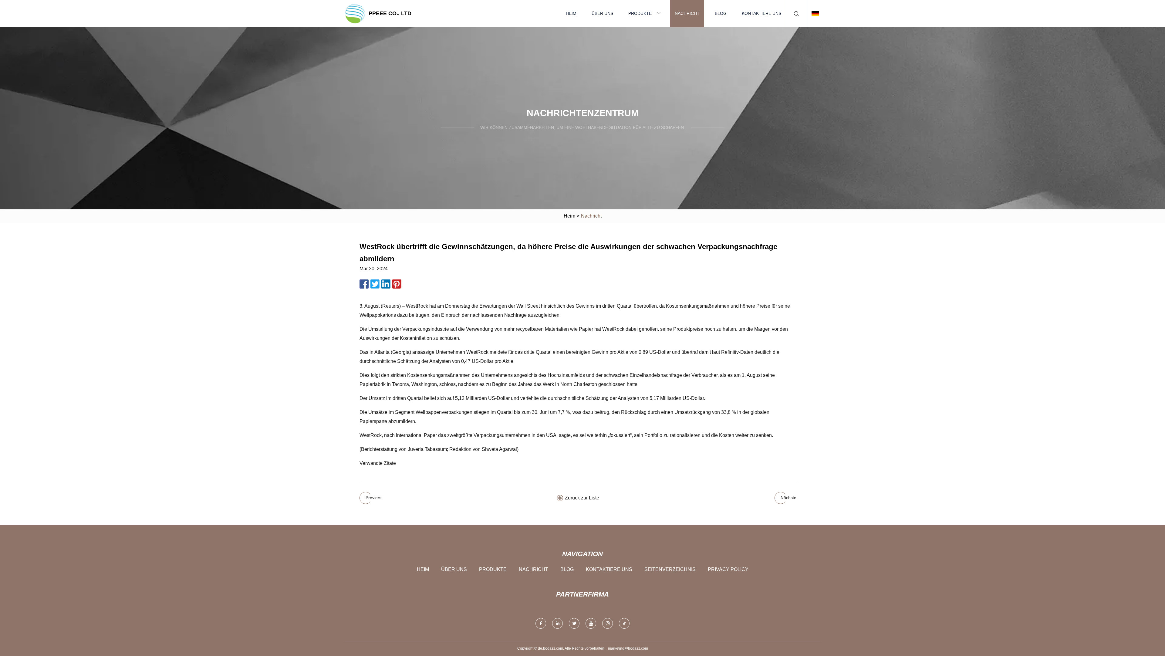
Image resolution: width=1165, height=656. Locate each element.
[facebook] (540, 623)
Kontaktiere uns (761, 13)
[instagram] (607, 623)
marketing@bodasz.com (628, 648)
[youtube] (591, 623)
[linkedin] (557, 623)
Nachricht (687, 13)
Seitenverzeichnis (670, 569)
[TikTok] (624, 623)
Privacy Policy (728, 569)
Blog (721, 13)
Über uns (602, 13)
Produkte (640, 13)
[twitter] (574, 623)
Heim (571, 13)
